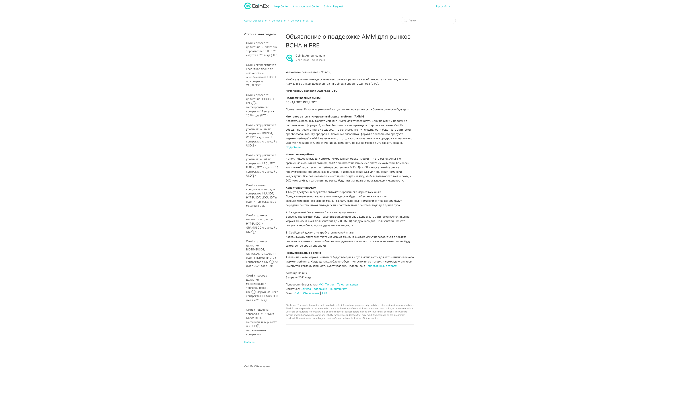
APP (324, 293)
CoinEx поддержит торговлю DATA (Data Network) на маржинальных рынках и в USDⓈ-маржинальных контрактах (261, 322)
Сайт (297, 293)
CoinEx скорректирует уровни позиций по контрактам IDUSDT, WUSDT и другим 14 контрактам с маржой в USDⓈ (261, 135)
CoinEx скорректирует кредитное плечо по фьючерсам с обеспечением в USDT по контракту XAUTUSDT (261, 75)
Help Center (281, 6)
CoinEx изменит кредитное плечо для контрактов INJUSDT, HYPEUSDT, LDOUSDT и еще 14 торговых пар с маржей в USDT (261, 196)
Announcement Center (306, 6)
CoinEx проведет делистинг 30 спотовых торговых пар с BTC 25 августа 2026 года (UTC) (262, 49)
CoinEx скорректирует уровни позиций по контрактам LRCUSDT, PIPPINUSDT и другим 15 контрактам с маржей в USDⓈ (262, 165)
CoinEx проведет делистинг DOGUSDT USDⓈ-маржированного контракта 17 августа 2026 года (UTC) (260, 105)
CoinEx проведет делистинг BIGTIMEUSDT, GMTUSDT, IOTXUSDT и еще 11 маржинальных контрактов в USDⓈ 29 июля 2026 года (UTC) (262, 254)
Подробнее (293, 147)
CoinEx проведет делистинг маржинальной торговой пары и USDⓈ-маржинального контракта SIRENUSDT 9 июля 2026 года (262, 288)
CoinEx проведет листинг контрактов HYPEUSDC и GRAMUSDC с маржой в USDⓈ (261, 223)
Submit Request (333, 6)
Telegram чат (338, 289)
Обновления (279, 20)
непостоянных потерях (381, 266)
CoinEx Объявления (255, 20)
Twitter (329, 284)
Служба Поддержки (313, 289)
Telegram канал (347, 284)
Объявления (311, 293)
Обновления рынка (302, 20)
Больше (249, 342)
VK (321, 284)
